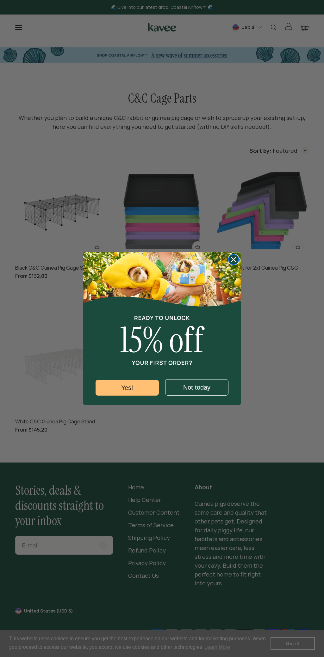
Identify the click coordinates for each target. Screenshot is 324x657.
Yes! (127, 387)
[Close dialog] (233, 259)
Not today (196, 387)
